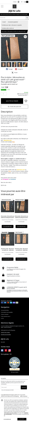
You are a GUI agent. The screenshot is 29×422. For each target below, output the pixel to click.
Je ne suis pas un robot (9, 390)
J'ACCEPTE (22, 419)
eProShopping (15, 396)
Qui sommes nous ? (6, 316)
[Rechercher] (27, 18)
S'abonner (24, 387)
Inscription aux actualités (7, 312)
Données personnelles (6, 334)
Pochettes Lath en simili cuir (8, 28)
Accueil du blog (5, 310)
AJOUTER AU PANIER (12, 101)
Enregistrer (20, 69)
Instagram (6, 179)
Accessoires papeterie (13, 22)
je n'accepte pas (7, 419)
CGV (3, 318)
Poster (15, 72)
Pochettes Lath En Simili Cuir (9, 84)
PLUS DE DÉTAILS (7, 226)
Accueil (4, 22)
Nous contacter (5, 314)
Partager (10, 69)
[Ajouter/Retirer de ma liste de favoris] (25, 101)
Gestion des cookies (5, 332)
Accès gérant (24, 396)
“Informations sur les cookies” (10, 412)
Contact (14, 2)
